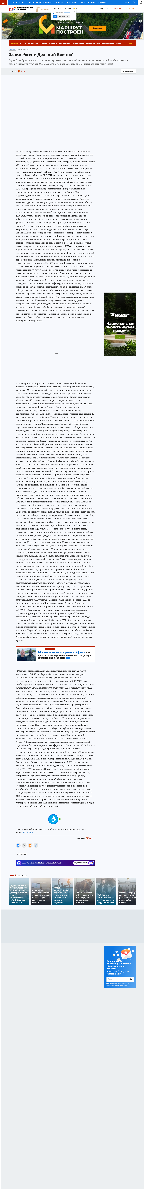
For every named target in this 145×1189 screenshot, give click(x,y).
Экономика (72, 2)
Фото (14, 2)
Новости (23, 43)
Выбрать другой (64, 16)
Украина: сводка (55, 43)
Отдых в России (77, 43)
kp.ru (23, 71)
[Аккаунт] (141, 2)
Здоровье (101, 2)
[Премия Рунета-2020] (41, 8)
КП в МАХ (66, 43)
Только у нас (33, 43)
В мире (82, 2)
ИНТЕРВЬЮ (23, 854)
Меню (3, 2)
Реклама (117, 8)
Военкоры (43, 43)
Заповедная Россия (93, 43)
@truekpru (28, 832)
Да (55, 16)
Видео (22, 2)
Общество (59, 2)
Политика (47, 2)
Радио (106, 8)
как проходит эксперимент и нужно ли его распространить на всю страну (65, 655)
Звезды (91, 2)
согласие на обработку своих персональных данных (117, 984)
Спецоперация (34, 2)
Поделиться (129, 71)
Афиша (118, 43)
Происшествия (108, 43)
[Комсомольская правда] (21, 8)
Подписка (129, 8)
